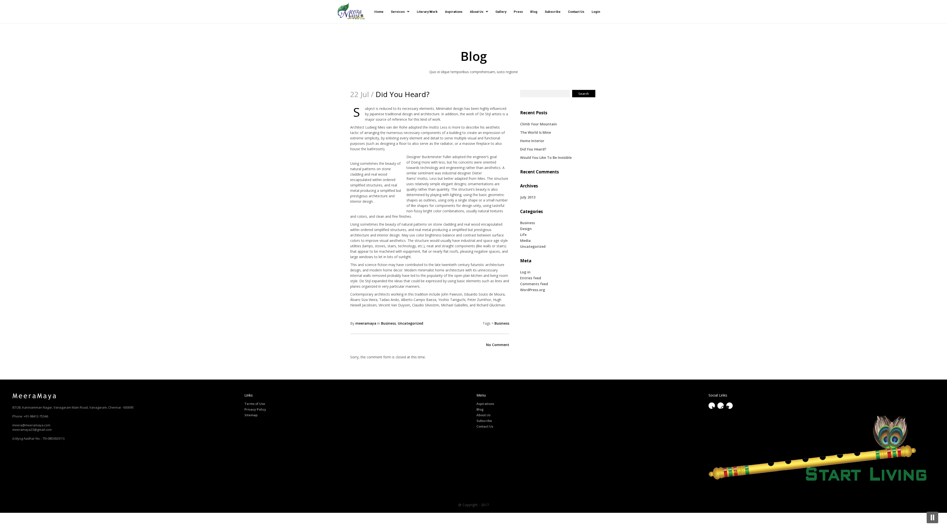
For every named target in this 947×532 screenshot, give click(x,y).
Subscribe (553, 12)
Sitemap (250, 415)
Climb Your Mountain (538, 124)
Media (525, 240)
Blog (533, 12)
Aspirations (453, 12)
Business (388, 323)
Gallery (500, 12)
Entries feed (530, 278)
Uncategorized (410, 323)
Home (378, 12)
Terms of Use (254, 403)
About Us (476, 12)
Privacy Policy (255, 409)
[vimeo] (720, 405)
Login (596, 12)
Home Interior (532, 140)
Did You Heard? (533, 149)
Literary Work (427, 12)
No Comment (497, 344)
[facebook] (729, 405)
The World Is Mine (535, 132)
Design (526, 228)
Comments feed (534, 284)
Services (398, 12)
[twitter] (712, 405)
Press (518, 12)
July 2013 (527, 197)
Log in (525, 272)
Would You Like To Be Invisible (546, 157)
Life (523, 234)
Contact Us (576, 12)
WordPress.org (532, 289)
